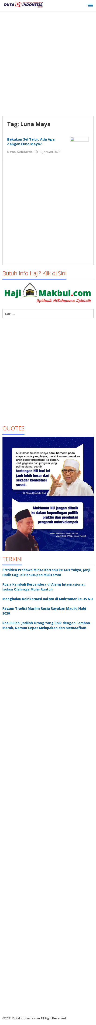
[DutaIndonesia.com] (23, 4)
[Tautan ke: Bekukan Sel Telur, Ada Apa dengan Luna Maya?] (79, 143)
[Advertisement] (48, 64)
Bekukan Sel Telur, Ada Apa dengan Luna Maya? (31, 141)
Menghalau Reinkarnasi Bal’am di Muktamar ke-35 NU (47, 599)
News (11, 152)
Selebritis (24, 152)
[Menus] (90, 5)
